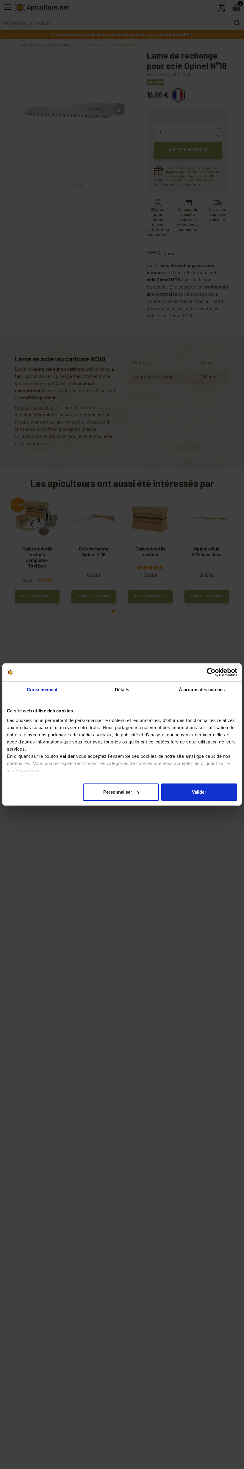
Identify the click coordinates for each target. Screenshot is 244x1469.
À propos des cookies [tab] (202, 689)
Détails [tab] (122, 689)
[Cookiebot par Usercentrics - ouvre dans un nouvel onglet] (211, 672)
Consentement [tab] (42, 689)
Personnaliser (117, 792)
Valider (199, 792)
